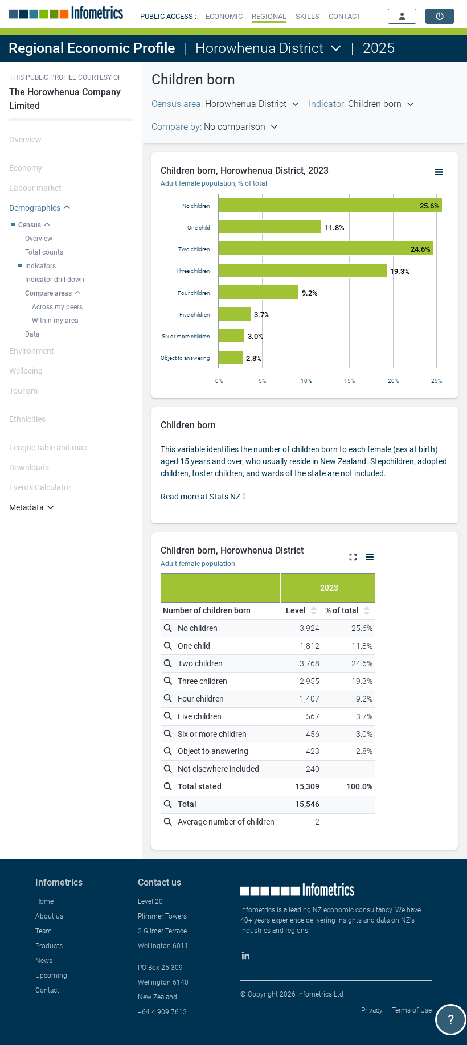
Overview (38, 239)
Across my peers (57, 307)
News (43, 961)
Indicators (40, 266)
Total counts (44, 252)
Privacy (372, 1010)
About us (49, 916)
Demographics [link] (34, 207)
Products (49, 946)
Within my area (55, 321)
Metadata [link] (26, 507)
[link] (440, 16)
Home (44, 901)
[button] (224, 16)
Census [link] (29, 225)
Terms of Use (412, 1010)
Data (32, 334)
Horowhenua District (259, 48)
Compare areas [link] (48, 293)
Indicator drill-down (54, 280)
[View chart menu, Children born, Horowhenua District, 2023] (439, 173)
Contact (47, 990)
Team (43, 931)
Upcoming (51, 976)
